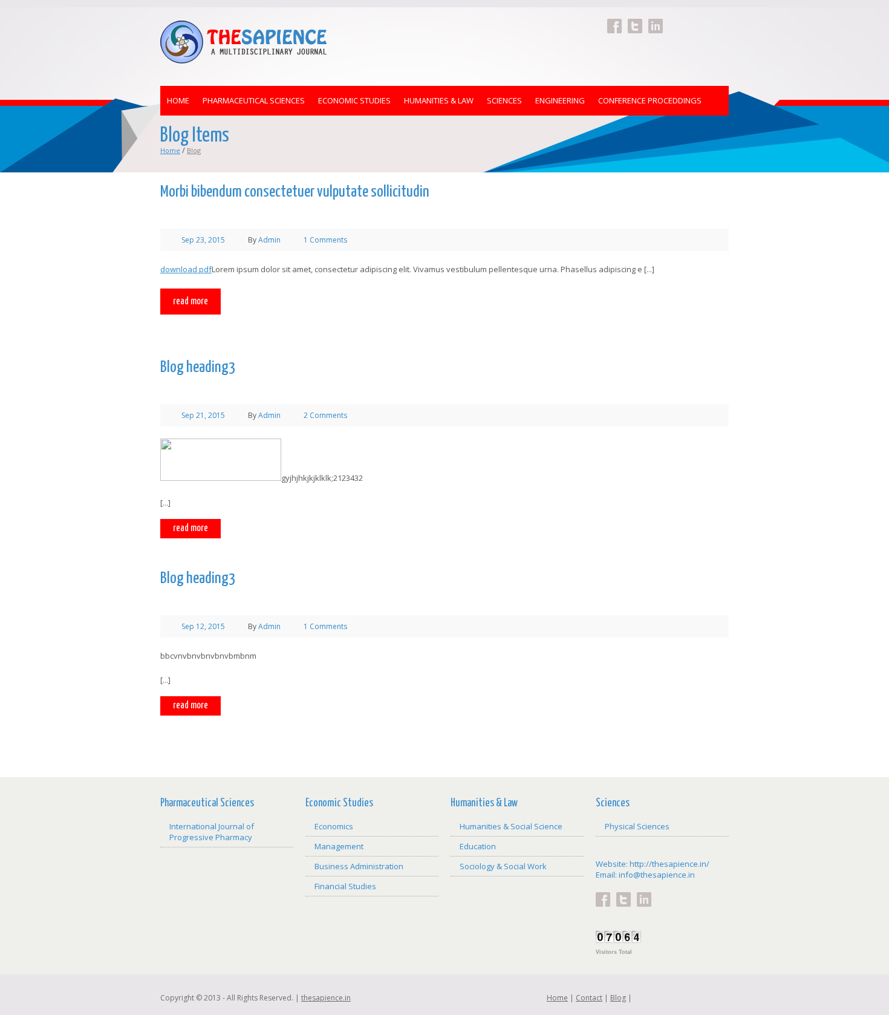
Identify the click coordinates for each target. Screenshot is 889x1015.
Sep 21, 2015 (203, 415)
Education (478, 846)
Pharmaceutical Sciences (254, 100)
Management (338, 846)
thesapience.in (326, 998)
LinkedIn (655, 18)
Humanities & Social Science (511, 826)
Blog (618, 998)
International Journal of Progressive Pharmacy (211, 832)
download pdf (186, 269)
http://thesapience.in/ (669, 863)
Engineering (560, 100)
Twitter (635, 18)
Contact (589, 998)
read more (190, 301)
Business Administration (358, 866)
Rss (717, 18)
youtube (696, 18)
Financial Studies (345, 886)
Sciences (504, 100)
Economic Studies (354, 100)
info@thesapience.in (657, 874)
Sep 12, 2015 (203, 626)
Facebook (614, 18)
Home (178, 100)
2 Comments (325, 415)
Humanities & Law (439, 100)
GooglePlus (676, 18)
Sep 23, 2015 (203, 240)
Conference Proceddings (650, 100)
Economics (333, 826)
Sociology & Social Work (503, 866)
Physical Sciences (637, 826)
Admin (269, 240)
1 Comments (325, 240)
